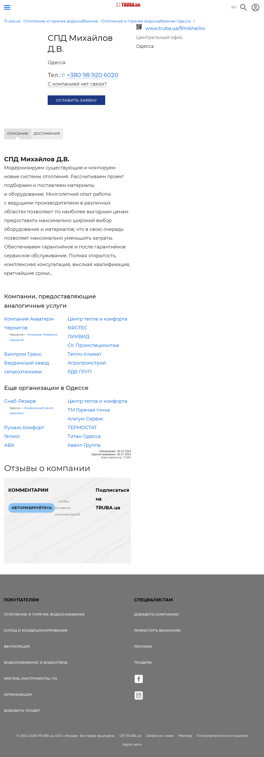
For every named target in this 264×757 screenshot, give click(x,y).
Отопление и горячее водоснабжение (44, 614)
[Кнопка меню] (7, 7)
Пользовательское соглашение (222, 736)
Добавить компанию (156, 614)
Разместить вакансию (157, 630)
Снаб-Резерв (20, 401)
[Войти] (255, 7)
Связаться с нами (160, 736)
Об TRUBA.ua (130, 736)
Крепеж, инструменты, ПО (30, 678)
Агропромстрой (87, 363)
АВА (9, 445)
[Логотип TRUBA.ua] (128, 5)
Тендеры (143, 662)
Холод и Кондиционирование (36, 630)
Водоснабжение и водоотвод (35, 662)
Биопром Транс (23, 354)
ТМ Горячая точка (89, 410)
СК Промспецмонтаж (93, 345)
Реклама (143, 646)
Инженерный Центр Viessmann (31, 410)
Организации (18, 694)
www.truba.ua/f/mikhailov (168, 28)
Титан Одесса (84, 436)
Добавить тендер (22, 710)
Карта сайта (132, 744)
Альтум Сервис (86, 419)
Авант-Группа (84, 445)
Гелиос (12, 436)
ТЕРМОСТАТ (82, 427)
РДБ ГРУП (80, 372)
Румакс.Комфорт (24, 427)
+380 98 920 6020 (92, 75)
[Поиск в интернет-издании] (243, 7)
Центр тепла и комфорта (97, 319)
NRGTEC (77, 328)
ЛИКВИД (78, 336)
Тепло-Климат (85, 354)
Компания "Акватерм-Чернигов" (33, 337)
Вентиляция (17, 646)
